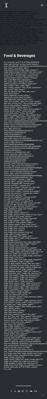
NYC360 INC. (27, 386)
